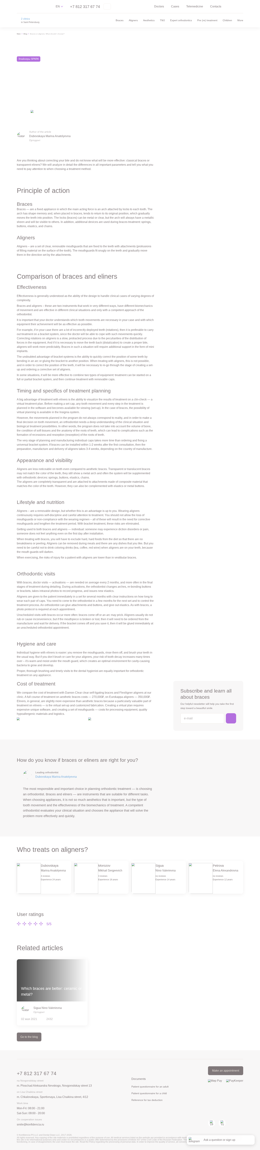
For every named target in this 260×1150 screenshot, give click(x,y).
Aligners (133, 20)
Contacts (215, 6)
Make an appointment (225, 1070)
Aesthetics (149, 20)
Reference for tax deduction (147, 1100)
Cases (175, 6)
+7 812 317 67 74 (85, 6)
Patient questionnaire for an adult (150, 1086)
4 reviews (45, 876)
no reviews (160, 876)
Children (227, 20)
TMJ (162, 20)
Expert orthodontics (181, 20)
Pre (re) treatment (207, 20)
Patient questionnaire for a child (149, 1093)
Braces (119, 20)
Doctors (159, 6)
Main (19, 34)
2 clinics (25, 18)
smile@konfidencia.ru (30, 1124)
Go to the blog (29, 1036)
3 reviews (102, 876)
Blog (26, 34)
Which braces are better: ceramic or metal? (51, 991)
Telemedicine (194, 6)
